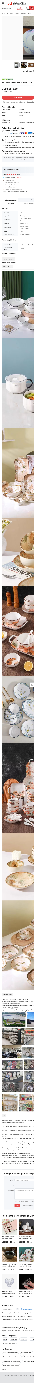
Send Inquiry (18, 97)
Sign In (5, 191)
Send (17, 1205)
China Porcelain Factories (10, 1352)
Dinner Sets (14, 1339)
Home (3, 13)
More (3, 1369)
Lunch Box (24, 1339)
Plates (5, 1339)
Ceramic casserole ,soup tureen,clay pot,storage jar (10, 1316)
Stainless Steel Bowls (9, 1343)
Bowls (29, 13)
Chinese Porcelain (26, 1352)
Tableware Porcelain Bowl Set (11, 1361)
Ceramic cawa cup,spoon (25, 1316)
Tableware (23, 13)
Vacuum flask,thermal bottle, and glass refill (10, 1313)
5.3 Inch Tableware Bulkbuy (11, 1366)
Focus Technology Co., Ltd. (23, 1375)
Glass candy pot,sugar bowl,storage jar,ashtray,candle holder (10, 1319)
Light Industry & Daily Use (13, 13)
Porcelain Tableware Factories (11, 1357)
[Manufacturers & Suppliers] (17, 3)
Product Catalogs (27, 1309)
